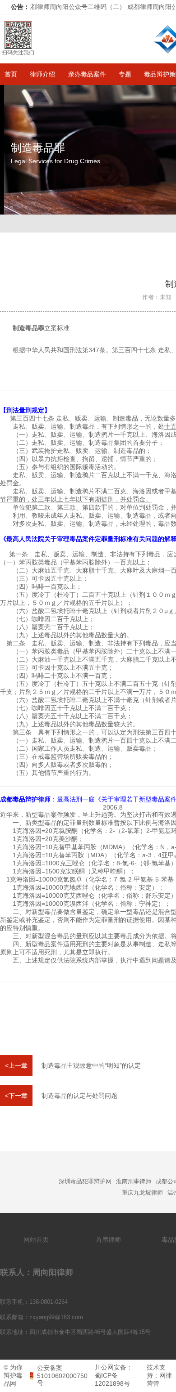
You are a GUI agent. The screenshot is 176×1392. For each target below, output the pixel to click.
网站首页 (36, 1239)
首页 (11, 74)
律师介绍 (42, 74)
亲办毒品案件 (87, 74)
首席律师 (108, 1239)
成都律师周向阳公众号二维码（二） (64, 6)
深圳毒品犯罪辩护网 (85, 1181)
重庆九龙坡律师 (142, 1192)
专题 (125, 74)
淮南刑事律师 (133, 1181)
